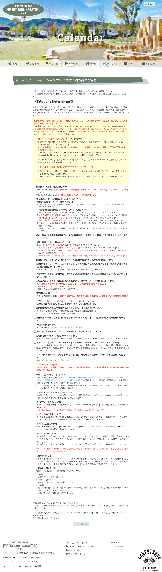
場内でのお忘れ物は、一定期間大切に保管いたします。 (82, 480)
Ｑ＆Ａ (150, 4)
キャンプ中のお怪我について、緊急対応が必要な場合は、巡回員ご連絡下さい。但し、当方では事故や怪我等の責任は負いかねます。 (69, 310)
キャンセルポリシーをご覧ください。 (57, 360)
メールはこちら (27, 566)
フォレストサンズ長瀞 (20, 546)
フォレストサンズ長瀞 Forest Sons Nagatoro (23, 9)
